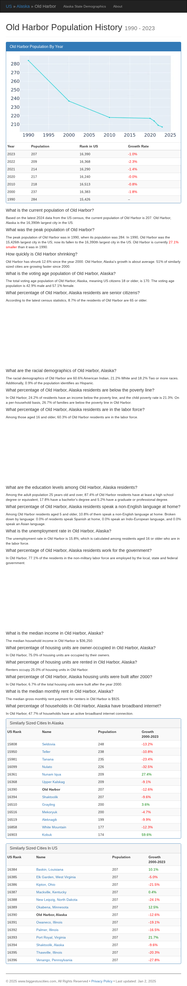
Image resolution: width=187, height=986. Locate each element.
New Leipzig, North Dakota (56, 900)
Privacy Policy (101, 981)
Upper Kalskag (53, 782)
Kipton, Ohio (45, 884)
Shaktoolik (50, 797)
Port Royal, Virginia (51, 937)
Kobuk (47, 835)
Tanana (48, 759)
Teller (46, 752)
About (117, 6)
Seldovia (48, 744)
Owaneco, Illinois (49, 922)
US (9, 6)
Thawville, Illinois (49, 952)
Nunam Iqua (51, 774)
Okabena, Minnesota (52, 907)
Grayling (48, 804)
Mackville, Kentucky (51, 892)
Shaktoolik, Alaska (50, 945)
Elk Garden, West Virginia (56, 877)
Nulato (47, 767)
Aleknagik (49, 820)
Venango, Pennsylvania (54, 960)
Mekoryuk (49, 812)
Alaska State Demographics (84, 6)
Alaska (23, 6)
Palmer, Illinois (47, 930)
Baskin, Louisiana (49, 869)
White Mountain (54, 827)
